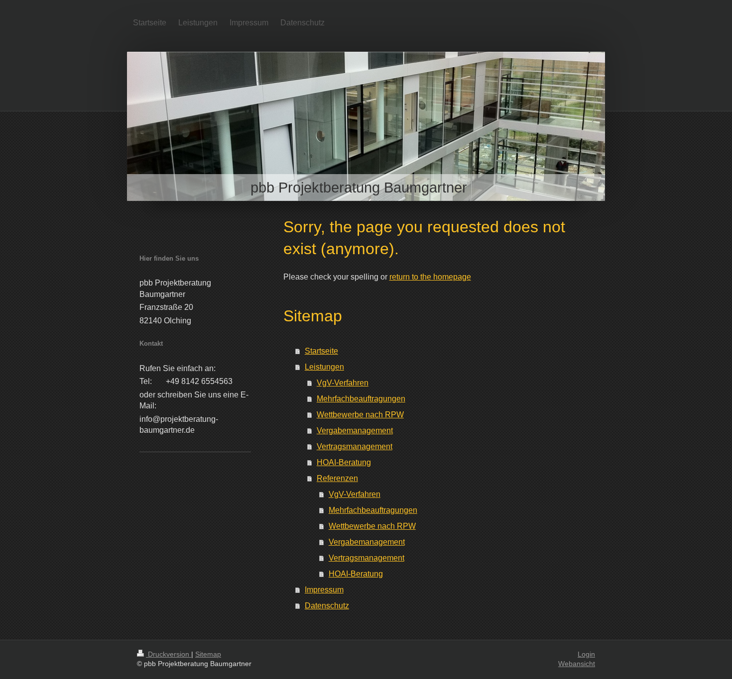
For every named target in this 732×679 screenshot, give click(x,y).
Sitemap (208, 654)
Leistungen (324, 367)
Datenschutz (327, 605)
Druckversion (168, 654)
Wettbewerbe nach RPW (360, 414)
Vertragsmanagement (354, 446)
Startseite (321, 351)
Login (586, 654)
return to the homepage (430, 277)
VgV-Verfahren (342, 383)
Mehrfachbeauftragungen (361, 398)
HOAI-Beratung (344, 462)
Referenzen (337, 478)
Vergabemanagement (355, 430)
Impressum (324, 589)
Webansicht (576, 664)
